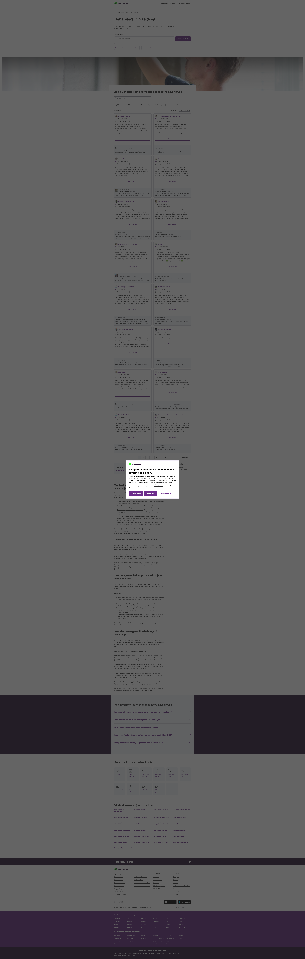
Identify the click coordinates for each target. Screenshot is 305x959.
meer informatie (158, 486)
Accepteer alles (136, 493)
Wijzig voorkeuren (166, 493)
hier (174, 484)
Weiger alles (150, 493)
